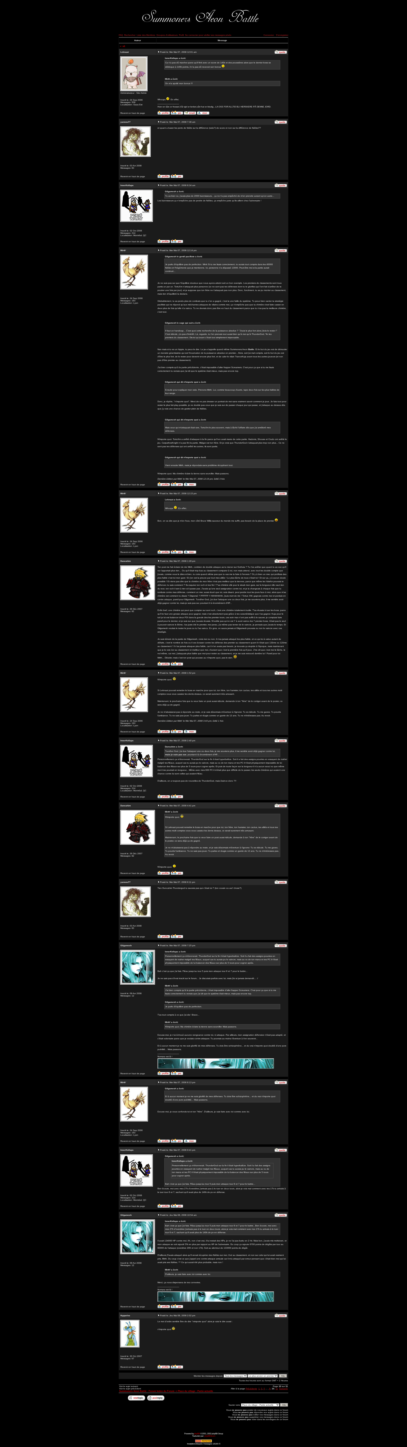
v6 (124, 46)
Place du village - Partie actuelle (195, 1391)
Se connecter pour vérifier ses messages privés (208, 35)
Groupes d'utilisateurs (167, 35)
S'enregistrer (282, 35)
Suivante (283, 1388)
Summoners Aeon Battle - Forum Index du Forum (146, 1391)
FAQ (121, 35)
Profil (181, 35)
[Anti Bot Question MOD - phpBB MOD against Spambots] (203, 1442)
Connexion (268, 35)
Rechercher (129, 35)
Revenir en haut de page (132, 113)
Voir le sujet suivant (128, 1386)
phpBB (197, 1433)
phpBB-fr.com (210, 1436)
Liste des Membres (146, 35)
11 (277, 1388)
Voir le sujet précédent (130, 1388)
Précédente (251, 1388)
